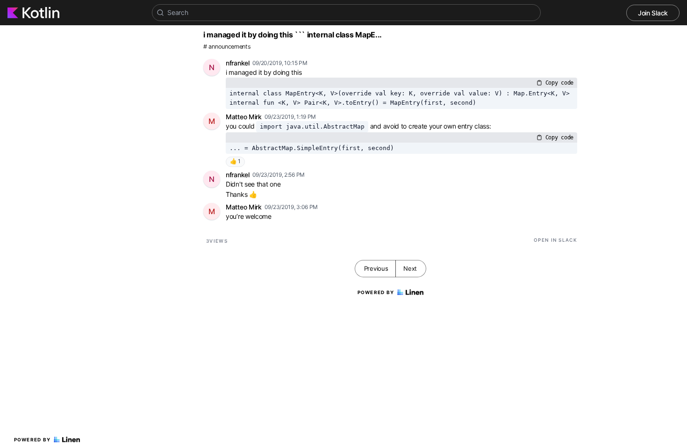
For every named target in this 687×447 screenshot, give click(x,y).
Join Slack (653, 13)
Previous (376, 268)
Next (410, 268)
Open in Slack (555, 240)
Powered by (32, 439)
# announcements (227, 46)
